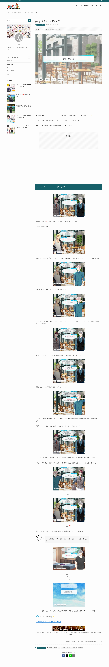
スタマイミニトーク (41, 24)
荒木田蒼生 (80, 647)
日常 (8, 74)
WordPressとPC (11, 64)
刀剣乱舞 (9, 61)
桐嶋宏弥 (68, 647)
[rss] (99, 1)
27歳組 (55, 647)
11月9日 (50, 647)
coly (59, 647)
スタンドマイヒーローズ (13, 57)
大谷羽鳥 (63, 647)
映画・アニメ (10, 70)
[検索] (101, 1)
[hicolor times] (13, 6)
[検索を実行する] (29, 20)
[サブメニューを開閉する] (29, 57)
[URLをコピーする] (73, 655)
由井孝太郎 (74, 647)
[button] (63, 655)
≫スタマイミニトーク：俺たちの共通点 (48, 622)
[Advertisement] (68, 97)
